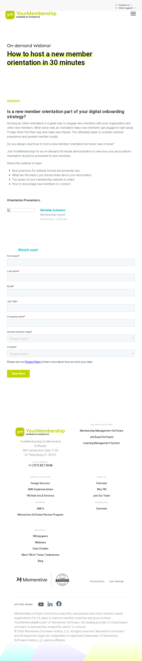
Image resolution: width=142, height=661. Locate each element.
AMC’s (40, 508)
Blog (40, 560)
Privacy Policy (97, 581)
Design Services (40, 483)
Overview (101, 483)
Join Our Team (101, 495)
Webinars (40, 542)
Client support (126, 7)
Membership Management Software (101, 430)
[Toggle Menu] (133, 13)
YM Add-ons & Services (40, 495)
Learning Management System (101, 443)
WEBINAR (13, 101)
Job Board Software (102, 436)
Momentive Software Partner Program (40, 514)
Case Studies (40, 548)
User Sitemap (116, 581)
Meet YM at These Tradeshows (40, 554)
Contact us (124, 4)
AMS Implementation (40, 489)
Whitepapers (40, 536)
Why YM (101, 489)
